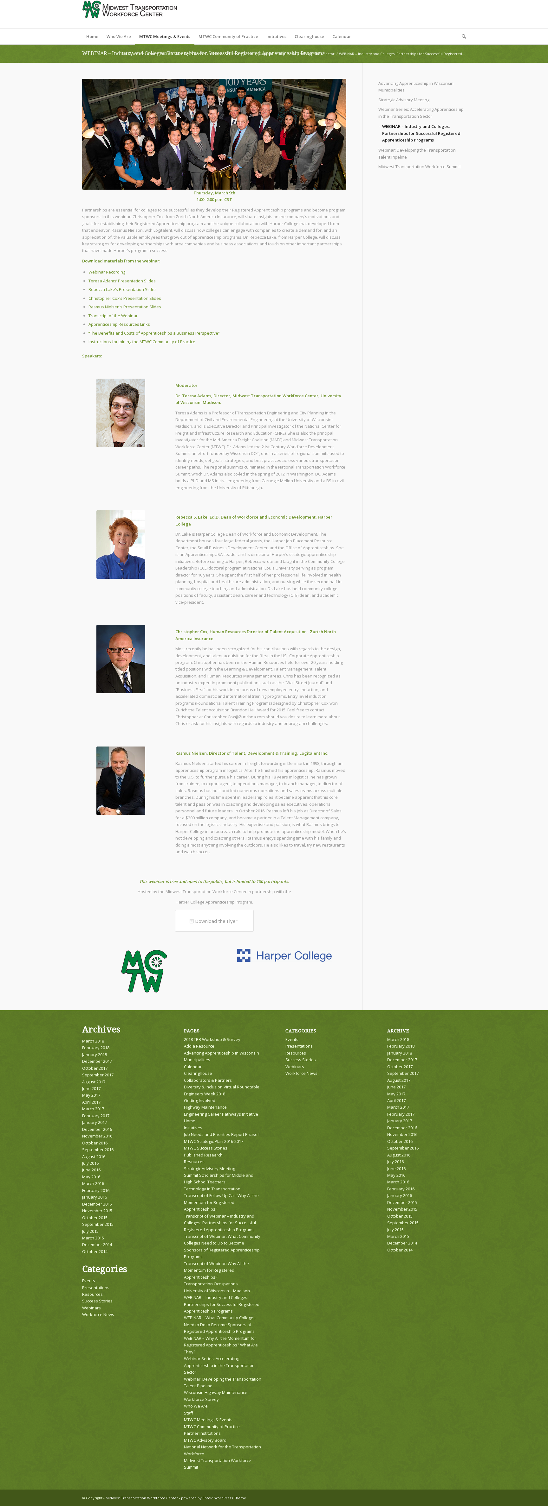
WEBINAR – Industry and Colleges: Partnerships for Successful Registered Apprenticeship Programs (421, 133)
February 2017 (95, 1115)
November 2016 (97, 1136)
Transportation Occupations (211, 1284)
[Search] (462, 36)
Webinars (91, 1308)
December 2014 (97, 1244)
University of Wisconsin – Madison (217, 1291)
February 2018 (95, 1047)
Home (189, 1121)
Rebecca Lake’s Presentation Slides (122, 289)
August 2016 (93, 1156)
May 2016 (91, 1177)
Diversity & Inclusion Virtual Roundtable (221, 1087)
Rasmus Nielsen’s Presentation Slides (124, 307)
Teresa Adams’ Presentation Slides (122, 281)
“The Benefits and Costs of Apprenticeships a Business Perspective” (154, 333)
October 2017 (95, 1068)
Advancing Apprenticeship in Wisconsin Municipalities (415, 86)
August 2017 (93, 1082)
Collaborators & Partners (208, 1080)
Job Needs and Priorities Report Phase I (221, 1134)
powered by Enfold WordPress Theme (213, 1498)
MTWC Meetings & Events (208, 1419)
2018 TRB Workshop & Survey (212, 1039)
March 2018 (93, 1041)
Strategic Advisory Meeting (403, 100)
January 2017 (94, 1122)
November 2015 (97, 1210)
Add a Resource (199, 1046)
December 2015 (97, 1204)
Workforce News (98, 1314)
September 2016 (98, 1149)
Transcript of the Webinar (113, 315)
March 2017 (93, 1109)
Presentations (95, 1287)
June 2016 (91, 1170)
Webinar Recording (106, 272)
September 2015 (98, 1224)
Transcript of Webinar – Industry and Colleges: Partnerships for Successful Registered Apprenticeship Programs (220, 1222)
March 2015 (93, 1238)
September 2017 (98, 1075)
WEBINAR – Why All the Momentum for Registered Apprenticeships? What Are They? (221, 1345)
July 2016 (90, 1163)
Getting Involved (199, 1100)
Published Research (203, 1155)
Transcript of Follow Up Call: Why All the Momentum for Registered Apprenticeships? (221, 1202)
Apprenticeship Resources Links (119, 324)
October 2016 (95, 1143)
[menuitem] (92, 36)
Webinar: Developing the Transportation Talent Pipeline (417, 153)
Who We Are (196, 1406)
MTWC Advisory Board (205, 1440)
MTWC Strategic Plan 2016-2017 (213, 1141)
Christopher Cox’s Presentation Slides (124, 298)
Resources (92, 1294)
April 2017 (91, 1102)
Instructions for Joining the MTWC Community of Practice (141, 341)
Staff (188, 1413)
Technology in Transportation (212, 1189)
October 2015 (95, 1217)
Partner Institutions (202, 1433)
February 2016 (95, 1190)
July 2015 (90, 1231)
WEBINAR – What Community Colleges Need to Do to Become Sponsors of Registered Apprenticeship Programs (220, 1324)
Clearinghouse (198, 1073)
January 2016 (94, 1197)
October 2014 (95, 1251)
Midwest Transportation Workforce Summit (419, 166)
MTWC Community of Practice (212, 1426)
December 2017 (97, 1061)
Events (88, 1280)
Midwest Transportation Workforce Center (142, 1498)
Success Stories (97, 1301)
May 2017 (91, 1095)
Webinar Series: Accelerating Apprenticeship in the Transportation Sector (421, 112)
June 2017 (91, 1088)
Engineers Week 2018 (204, 1094)
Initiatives (193, 1128)
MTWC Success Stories (205, 1148)
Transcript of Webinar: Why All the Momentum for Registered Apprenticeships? (216, 1270)
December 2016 (97, 1129)
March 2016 (93, 1183)
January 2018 (94, 1054)
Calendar (193, 1066)
